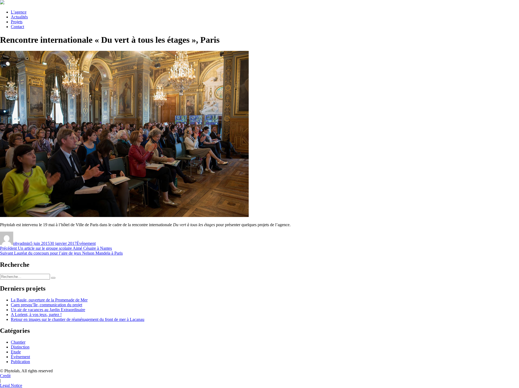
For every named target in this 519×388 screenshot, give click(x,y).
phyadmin (21, 243)
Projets (16, 21)
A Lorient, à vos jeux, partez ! (36, 314)
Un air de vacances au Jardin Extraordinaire (48, 309)
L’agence (18, 12)
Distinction (20, 347)
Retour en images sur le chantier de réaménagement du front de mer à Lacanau (77, 319)
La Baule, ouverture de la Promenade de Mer (49, 300)
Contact (17, 26)
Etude (16, 352)
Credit (5, 375)
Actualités (19, 17)
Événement (86, 243)
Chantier (18, 342)
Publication (20, 361)
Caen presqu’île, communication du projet (46, 304)
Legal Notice (11, 385)
